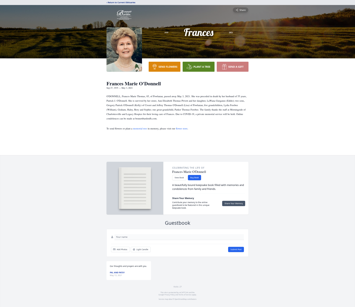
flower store (181, 128)
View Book (179, 177)
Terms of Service (185, 295)
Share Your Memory (234, 203)
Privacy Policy (169, 295)
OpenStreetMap (180, 299)
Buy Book (194, 177)
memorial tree (140, 128)
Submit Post (236, 249)
